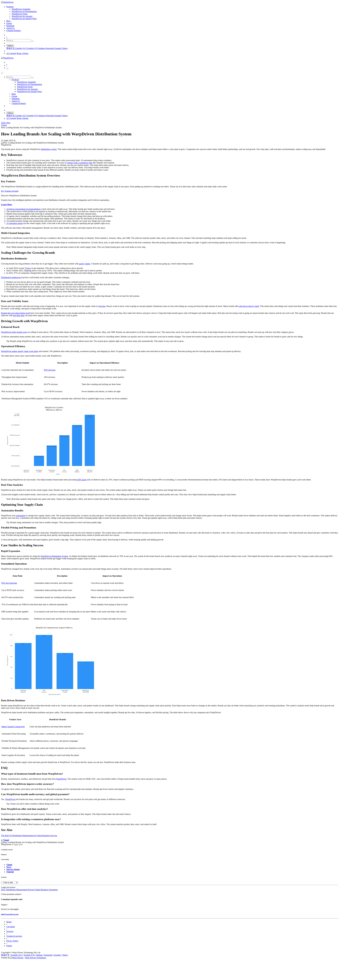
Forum (9, 946)
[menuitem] (10, 7)
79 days (27, 268)
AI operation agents (14, 223)
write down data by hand (248, 306)
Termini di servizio (14, 936)
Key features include (9, 191)
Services (9, 931)
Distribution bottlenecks (11, 277)
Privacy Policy (12, 941)
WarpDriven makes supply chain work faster (19, 351)
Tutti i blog (5, 123)
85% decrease (49, 370)
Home (9, 922)
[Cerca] (32, 41)
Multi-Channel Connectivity (13, 726)
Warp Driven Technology (35, 958)
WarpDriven (61, 779)
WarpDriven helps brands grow (14, 332)
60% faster (82, 480)
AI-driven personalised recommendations (23, 209)
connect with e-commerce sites (79, 163)
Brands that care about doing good (15, 313)
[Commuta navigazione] (7, 68)
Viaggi (4, 125)
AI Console (11, 53)
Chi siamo (10, 926)
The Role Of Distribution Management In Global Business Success (29, 835)
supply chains (84, 264)
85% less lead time (9, 583)
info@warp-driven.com (9, 914)
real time (101, 306)
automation (20, 515)
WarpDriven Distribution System (54, 556)
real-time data (18, 315)
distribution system (49, 149)
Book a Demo (22, 53)
